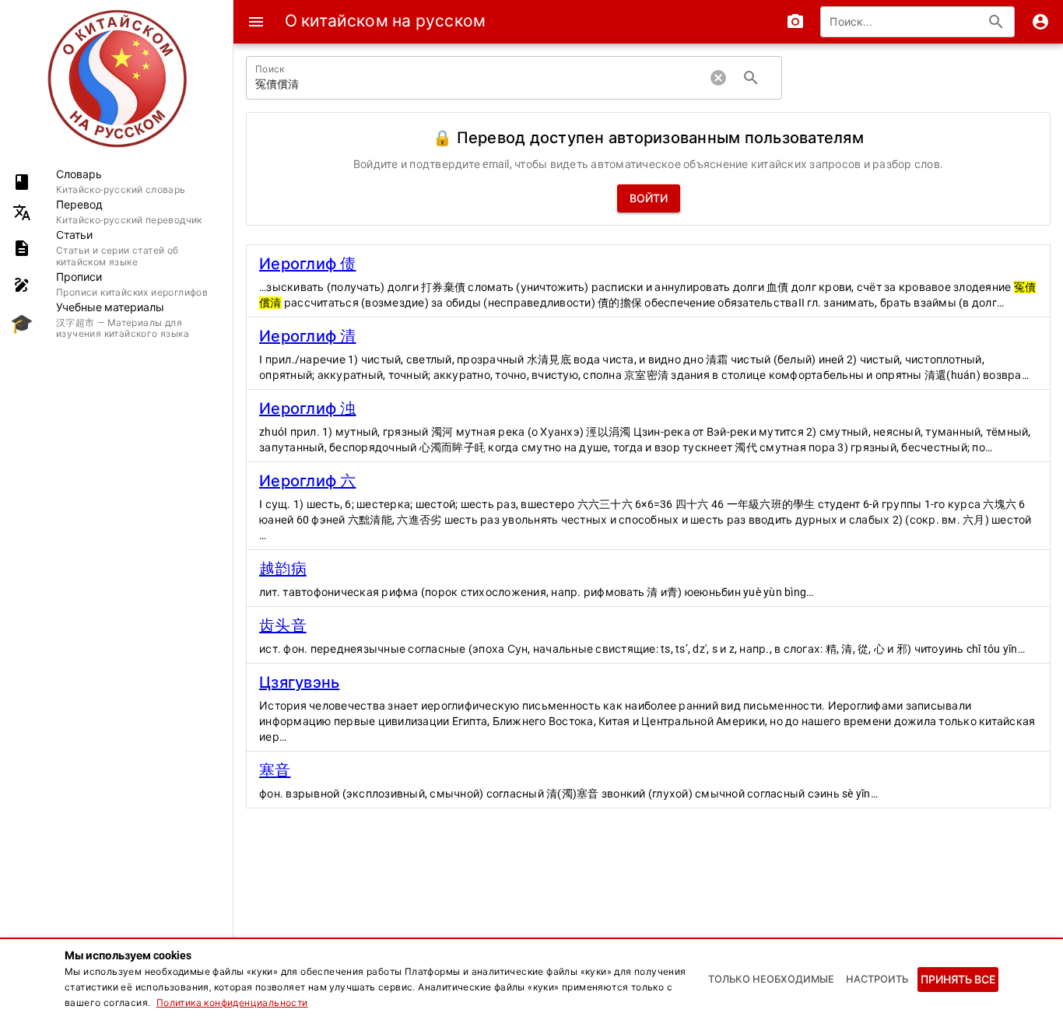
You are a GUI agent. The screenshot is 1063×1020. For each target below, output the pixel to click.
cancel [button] (718, 77)
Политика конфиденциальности (232, 1002)
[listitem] (116, 181)
